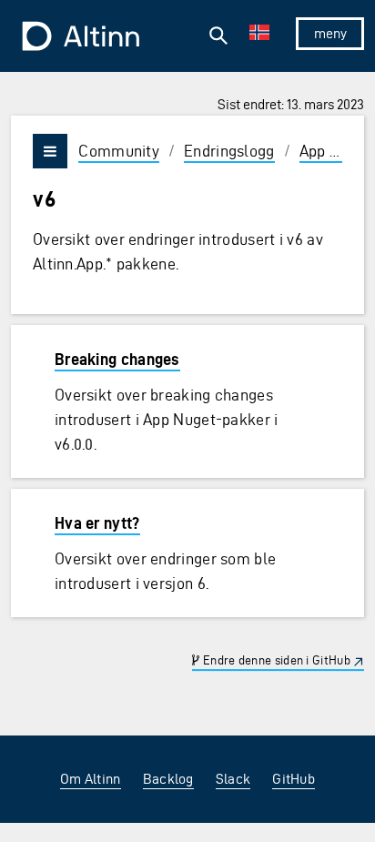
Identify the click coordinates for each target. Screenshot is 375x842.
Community (118, 150)
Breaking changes (117, 359)
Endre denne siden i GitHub (275, 660)
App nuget (334, 150)
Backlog (168, 778)
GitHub (293, 778)
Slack (233, 778)
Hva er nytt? (97, 523)
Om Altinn (90, 778)
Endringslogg (229, 150)
